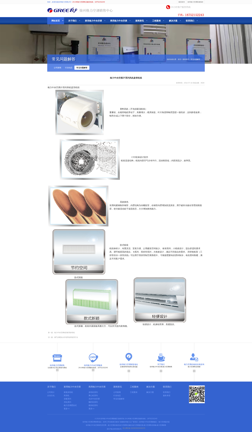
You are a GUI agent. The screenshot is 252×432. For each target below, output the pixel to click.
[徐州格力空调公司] (80, 13)
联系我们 (190, 21)
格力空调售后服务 (125, 425)
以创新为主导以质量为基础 (57, 366)
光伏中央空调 (94, 399)
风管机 (66, 395)
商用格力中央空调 (118, 21)
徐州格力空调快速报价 (195, 2)
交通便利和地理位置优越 (129, 365)
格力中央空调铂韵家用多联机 (64, 332)
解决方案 (173, 21)
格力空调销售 (161, 425)
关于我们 (72, 21)
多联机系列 (93, 392)
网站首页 (55, 21)
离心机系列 (93, 395)
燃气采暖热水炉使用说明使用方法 (66, 337)
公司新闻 (57, 68)
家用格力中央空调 (93, 21)
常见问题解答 (81, 68)
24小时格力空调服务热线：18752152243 (93, 366)
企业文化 (51, 395)
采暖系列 (67, 399)
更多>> (67, 409)
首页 (179, 59)
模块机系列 (93, 405)
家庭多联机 (68, 392)
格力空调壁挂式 (70, 405)
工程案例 (156, 21)
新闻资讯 (139, 21)
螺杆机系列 (93, 402)
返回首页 (181, 2)
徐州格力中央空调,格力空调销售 (161, 365)
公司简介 (51, 392)
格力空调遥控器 (164, 422)
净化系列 (67, 402)
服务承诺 (166, 395)
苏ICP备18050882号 (114, 429)
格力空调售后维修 (194, 365)
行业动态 (68, 68)
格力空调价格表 (113, 425)
